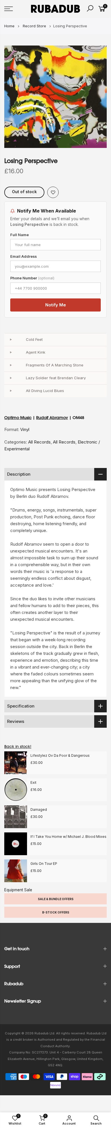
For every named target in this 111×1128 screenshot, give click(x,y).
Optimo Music (18, 417)
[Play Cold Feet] (10, 339)
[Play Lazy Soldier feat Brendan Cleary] (10, 378)
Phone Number (32, 278)
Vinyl (24, 429)
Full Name (19, 235)
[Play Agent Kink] (10, 352)
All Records (39, 442)
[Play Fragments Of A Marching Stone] (10, 365)
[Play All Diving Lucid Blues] (10, 391)
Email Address (23, 256)
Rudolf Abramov (52, 417)
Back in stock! (17, 746)
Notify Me (55, 305)
